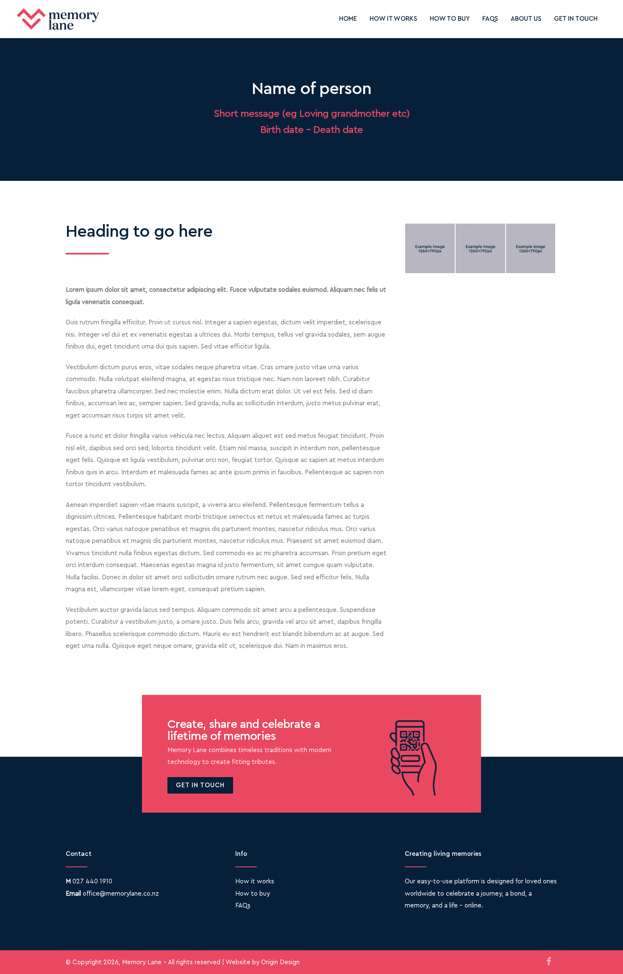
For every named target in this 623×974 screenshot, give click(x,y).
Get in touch (576, 19)
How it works (393, 19)
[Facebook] (548, 962)
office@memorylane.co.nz (121, 894)
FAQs (490, 19)
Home (348, 19)
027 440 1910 (92, 881)
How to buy (450, 19)
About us (526, 19)
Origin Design (280, 962)
